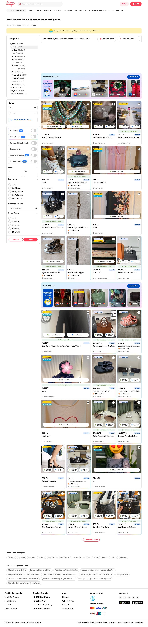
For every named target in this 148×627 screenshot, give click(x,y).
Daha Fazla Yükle (91, 540)
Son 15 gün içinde (18, 198)
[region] (91, 88)
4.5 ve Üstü (16, 232)
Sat (137, 4)
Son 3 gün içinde (17, 192)
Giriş (124, 4)
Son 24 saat (16, 188)
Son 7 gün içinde (17, 195)
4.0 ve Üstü (16, 229)
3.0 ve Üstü (16, 222)
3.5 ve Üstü (16, 225)
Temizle (16, 239)
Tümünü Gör (133, 77)
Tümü (14, 185)
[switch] (33, 130)
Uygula (30, 239)
